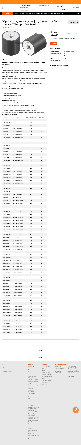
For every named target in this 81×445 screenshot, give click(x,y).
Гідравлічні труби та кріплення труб (33, 414)
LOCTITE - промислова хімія (32, 399)
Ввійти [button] (54, 38)
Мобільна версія (7, 371)
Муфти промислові (32, 369)
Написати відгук (14, 27)
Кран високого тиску (33, 385)
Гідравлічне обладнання (31, 367)
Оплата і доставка (30, 13)
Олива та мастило (32, 402)
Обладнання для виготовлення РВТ (32, 411)
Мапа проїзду (71, 376)
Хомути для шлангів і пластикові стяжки (33, 408)
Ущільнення (31, 433)
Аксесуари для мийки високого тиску (33, 418)
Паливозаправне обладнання (32, 372)
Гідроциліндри (31, 438)
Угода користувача (46, 380)
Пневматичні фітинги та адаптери (33, 391)
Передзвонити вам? (24, 7)
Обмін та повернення (41, 13)
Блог (43, 378)
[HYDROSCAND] (40, 33)
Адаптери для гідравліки (31, 387)
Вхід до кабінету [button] (46, 366)
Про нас (22, 13)
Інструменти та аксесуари (32, 424)
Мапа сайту (44, 382)
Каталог (16, 13)
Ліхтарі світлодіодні (33, 396)
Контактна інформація (54, 13)
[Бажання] (72, 13)
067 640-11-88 (26, 5)
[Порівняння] (67, 13)
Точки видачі (45, 384)
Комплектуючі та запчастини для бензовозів (32, 376)
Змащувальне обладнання (31, 394)
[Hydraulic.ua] (9, 364)
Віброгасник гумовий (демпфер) (33, 421)
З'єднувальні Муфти (33, 379)
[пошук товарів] (51, 10)
